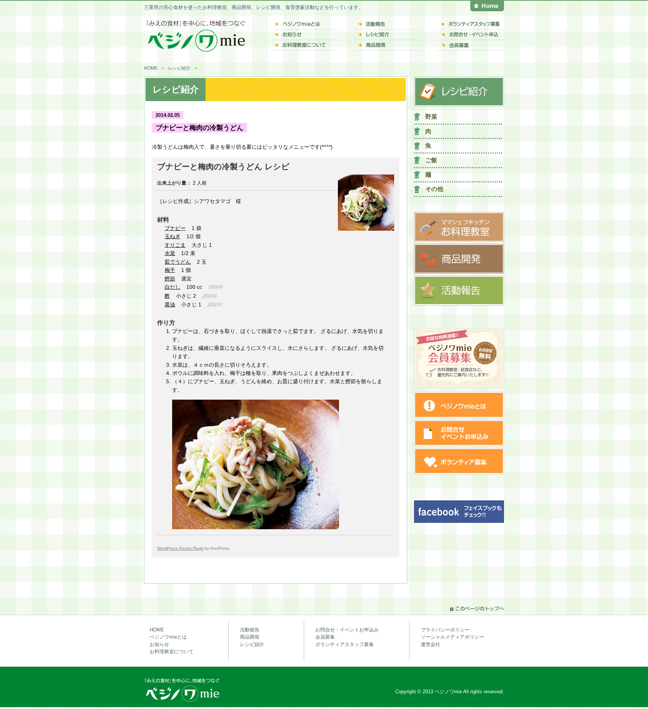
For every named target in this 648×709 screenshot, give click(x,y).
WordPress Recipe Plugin (180, 548)
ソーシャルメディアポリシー (452, 637)
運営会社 (430, 644)
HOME (151, 68)
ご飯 (431, 160)
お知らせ (159, 644)
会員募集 (325, 637)
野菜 (431, 116)
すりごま (175, 245)
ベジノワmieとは (168, 637)
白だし (172, 287)
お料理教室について (172, 651)
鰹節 (170, 279)
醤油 (170, 304)
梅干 (170, 270)
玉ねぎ (172, 236)
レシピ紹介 (179, 68)
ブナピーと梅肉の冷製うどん (199, 127)
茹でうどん (178, 262)
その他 (434, 189)
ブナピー (175, 228)
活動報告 (250, 630)
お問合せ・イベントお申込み (347, 630)
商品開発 (250, 637)
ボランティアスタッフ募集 (344, 644)
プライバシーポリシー (445, 630)
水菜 (170, 253)
